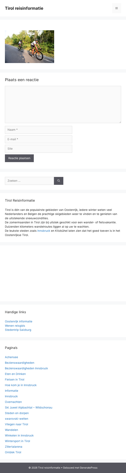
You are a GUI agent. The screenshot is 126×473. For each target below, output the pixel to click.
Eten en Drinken (15, 374)
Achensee (11, 357)
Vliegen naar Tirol (16, 424)
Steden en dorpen (17, 413)
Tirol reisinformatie (24, 8)
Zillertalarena (13, 446)
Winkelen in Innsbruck (19, 435)
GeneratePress (88, 467)
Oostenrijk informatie (18, 321)
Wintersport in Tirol (17, 441)
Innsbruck (43, 230)
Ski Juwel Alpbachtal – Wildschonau (28, 407)
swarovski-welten (16, 418)
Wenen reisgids (15, 325)
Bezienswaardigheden (19, 362)
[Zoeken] (58, 181)
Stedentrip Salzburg (18, 329)
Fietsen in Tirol (14, 379)
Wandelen (11, 430)
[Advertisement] (63, 273)
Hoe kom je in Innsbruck (21, 385)
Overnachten (13, 402)
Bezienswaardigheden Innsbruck (26, 368)
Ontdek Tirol (13, 452)
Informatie (11, 390)
